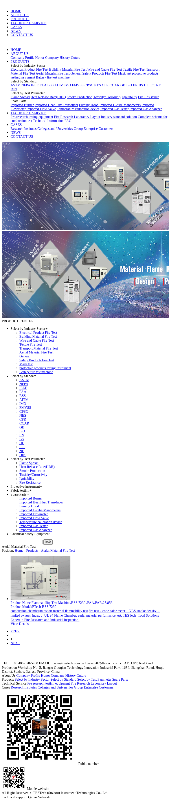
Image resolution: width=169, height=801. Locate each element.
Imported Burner (22, 105)
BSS (50, 85)
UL (146, 85)
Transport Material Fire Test (38, 348)
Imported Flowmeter (33, 514)
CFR (106, 85)
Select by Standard (63, 679)
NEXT (15, 643)
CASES (16, 27)
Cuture (75, 57)
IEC (152, 85)
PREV (15, 631)
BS (141, 85)
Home (19, 550)
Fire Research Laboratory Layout (77, 117)
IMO (68, 85)
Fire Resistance (148, 97)
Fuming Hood (89, 105)
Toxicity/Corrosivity (107, 97)
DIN (14, 89)
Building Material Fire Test (67, 69)
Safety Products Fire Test (100, 73)
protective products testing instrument (45, 368)
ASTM (16, 85)
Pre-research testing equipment (32, 117)
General (75, 73)
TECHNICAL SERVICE (28, 23)
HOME (16, 11)
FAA (43, 85)
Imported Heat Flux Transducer (56, 105)
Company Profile (22, 57)
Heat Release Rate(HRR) (48, 97)
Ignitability (129, 97)
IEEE (35, 85)
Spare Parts (120, 679)
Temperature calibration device (78, 109)
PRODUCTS (20, 19)
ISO (129, 85)
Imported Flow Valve (41, 109)
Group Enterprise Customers (93, 128)
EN (135, 85)
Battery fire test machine (53, 77)
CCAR (115, 85)
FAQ (68, 121)
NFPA (26, 85)
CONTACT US (22, 35)
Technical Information (48, 121)
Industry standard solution (119, 117)
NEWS (16, 31)
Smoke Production (79, 97)
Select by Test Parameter (94, 679)
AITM (59, 85)
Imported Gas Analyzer (145, 109)
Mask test (125, 73)
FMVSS (78, 85)
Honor (39, 57)
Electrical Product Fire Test (30, 69)
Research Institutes (24, 128)
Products (32, 550)
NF (158, 85)
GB (123, 85)
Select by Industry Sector (32, 679)
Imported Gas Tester (114, 109)
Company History (57, 57)
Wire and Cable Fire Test (105, 69)
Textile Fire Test (134, 69)
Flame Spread (20, 97)
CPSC (89, 85)
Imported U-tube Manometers (120, 105)
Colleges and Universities (55, 128)
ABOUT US (20, 15)
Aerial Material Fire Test (53, 73)
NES (98, 85)
